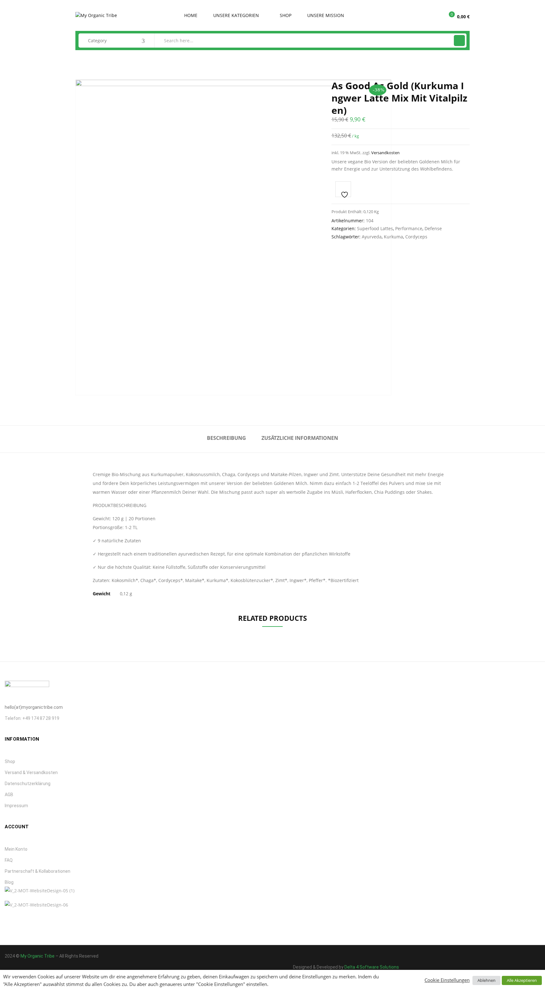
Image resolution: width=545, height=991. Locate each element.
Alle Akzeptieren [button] (522, 980)
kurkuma (393, 237)
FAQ (9, 860)
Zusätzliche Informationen (299, 437)
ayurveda (372, 237)
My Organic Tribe (38, 956)
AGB (9, 794)
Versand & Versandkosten (31, 772)
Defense (433, 228)
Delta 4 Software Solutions (371, 967)
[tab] (226, 439)
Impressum (16, 805)
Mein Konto (16, 849)
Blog (9, 882)
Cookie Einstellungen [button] (447, 980)
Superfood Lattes (375, 228)
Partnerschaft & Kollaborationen (37, 871)
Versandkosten (385, 152)
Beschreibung (226, 437)
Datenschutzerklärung (27, 783)
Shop (10, 761)
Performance (408, 228)
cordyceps (416, 237)
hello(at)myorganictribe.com (34, 707)
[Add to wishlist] (343, 189)
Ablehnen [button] (486, 980)
